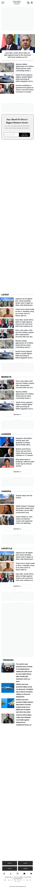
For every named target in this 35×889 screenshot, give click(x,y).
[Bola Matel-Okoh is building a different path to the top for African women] (17, 463)
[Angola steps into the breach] (17, 499)
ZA (19, 881)
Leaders (25, 863)
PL (16, 881)
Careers (10, 868)
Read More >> (17, 414)
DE (15, 880)
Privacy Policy (27, 877)
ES (18, 880)
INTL (5, 880)
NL (30, 880)
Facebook (4, 873)
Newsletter (31, 873)
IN (21, 880)
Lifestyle (25, 868)
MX (27, 880)
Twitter (11, 873)
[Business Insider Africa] (17, 3)
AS (8, 880)
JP (24, 880)
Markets (10, 863)
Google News (24, 873)
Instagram (17, 873)
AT (11, 880)
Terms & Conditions (18, 877)
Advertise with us (9, 877)
